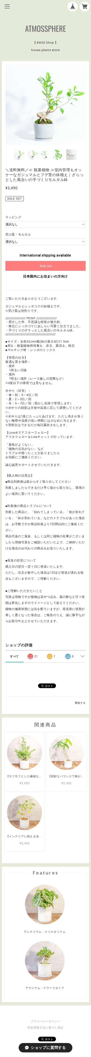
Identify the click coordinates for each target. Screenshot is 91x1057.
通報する (80, 702)
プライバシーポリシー (45, 1021)
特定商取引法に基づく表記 (45, 1027)
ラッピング (13, 217)
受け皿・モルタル (18, 234)
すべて (14, 656)
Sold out (45, 266)
